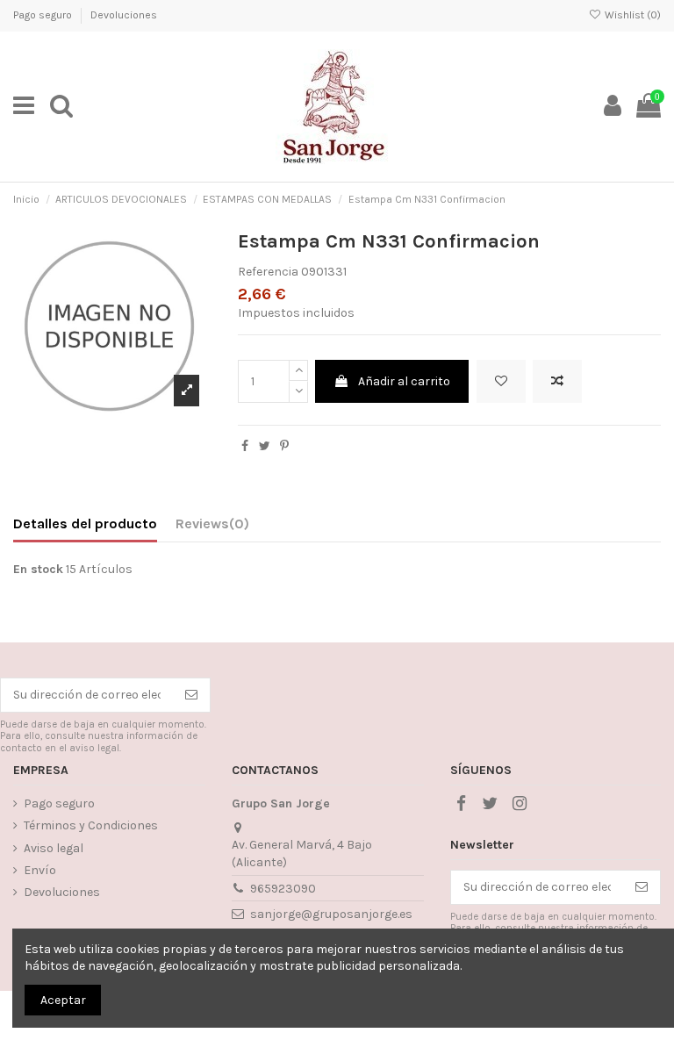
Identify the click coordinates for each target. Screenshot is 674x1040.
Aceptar (63, 1000)
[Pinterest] (284, 446)
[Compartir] (244, 446)
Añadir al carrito (404, 381)
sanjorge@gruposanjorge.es (331, 914)
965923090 (283, 888)
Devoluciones (123, 15)
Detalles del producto (85, 523)
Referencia (268, 271)
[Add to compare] (557, 381)
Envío (40, 870)
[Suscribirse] (191, 695)
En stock (38, 569)
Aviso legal (53, 848)
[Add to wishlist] (501, 381)
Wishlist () (631, 15)
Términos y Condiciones (91, 825)
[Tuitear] (264, 446)
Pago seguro (44, 15)
